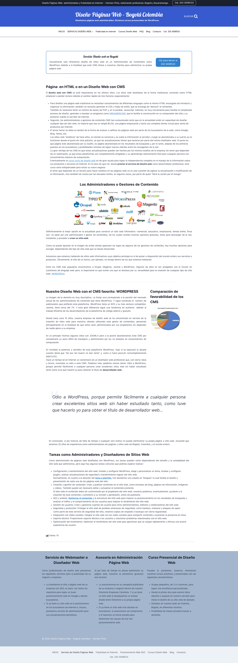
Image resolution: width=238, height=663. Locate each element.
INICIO (61, 31)
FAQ (141, 31)
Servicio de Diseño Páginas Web (77, 652)
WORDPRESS (58, 274)
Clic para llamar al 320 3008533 (168, 62)
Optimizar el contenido (80, 498)
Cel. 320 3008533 (184, 2)
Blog (148, 31)
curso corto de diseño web (82, 160)
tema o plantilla (103, 478)
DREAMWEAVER (117, 113)
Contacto (157, 31)
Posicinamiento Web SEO (132, 652)
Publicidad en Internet (106, 31)
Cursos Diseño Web (127, 31)
